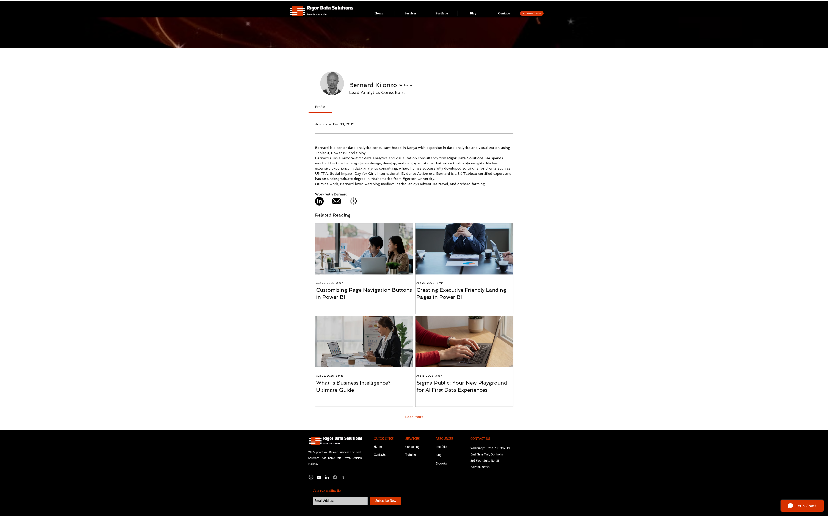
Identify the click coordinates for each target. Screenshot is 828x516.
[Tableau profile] (311, 477)
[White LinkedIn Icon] (327, 477)
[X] (343, 477)
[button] (410, 13)
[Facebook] (335, 477)
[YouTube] (319, 477)
